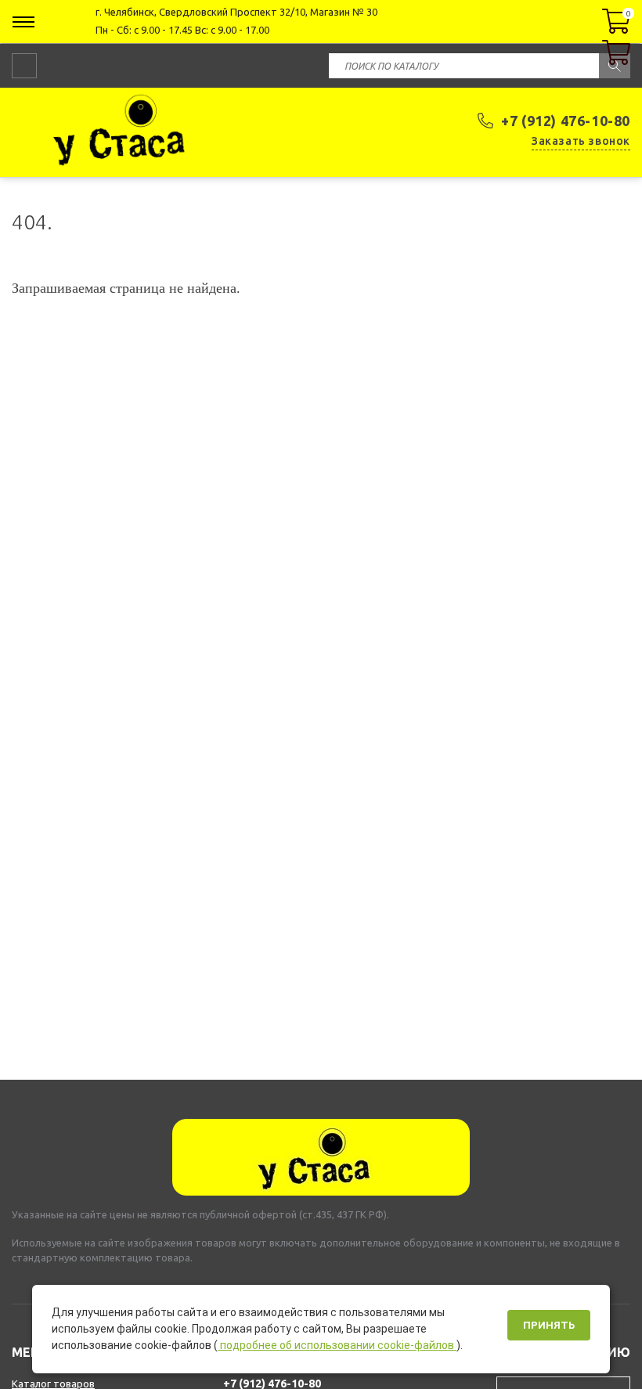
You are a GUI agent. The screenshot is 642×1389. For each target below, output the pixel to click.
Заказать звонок (581, 141)
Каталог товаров (53, 1383)
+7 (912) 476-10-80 (565, 120)
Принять (549, 1325)
